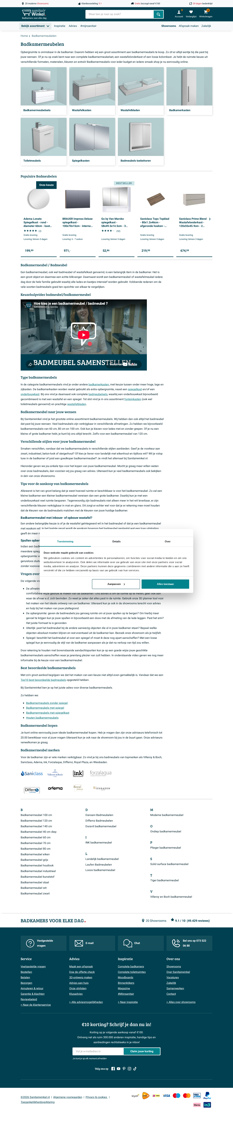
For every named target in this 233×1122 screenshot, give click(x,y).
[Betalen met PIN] (197, 1095)
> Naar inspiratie (128, 1002)
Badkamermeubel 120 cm (36, 821)
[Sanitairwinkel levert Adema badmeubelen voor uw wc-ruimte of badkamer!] (55, 788)
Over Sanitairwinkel (178, 972)
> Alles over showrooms (180, 1002)
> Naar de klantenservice (36, 1005)
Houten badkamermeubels (42, 718)
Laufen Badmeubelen (98, 865)
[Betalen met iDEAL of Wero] (156, 1095)
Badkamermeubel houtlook (37, 865)
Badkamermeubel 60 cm (35, 837)
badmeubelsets (98, 394)
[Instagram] (129, 1069)
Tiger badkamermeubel (164, 880)
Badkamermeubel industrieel (38, 871)
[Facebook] (113, 1069)
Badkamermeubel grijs (34, 860)
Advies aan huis (79, 983)
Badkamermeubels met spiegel (45, 708)
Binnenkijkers (126, 983)
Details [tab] (116, 541)
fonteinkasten (132, 399)
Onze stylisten (77, 988)
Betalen (25, 977)
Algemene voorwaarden (67, 1097)
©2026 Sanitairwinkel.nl (35, 1097)
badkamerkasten (99, 384)
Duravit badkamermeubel (100, 826)
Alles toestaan (165, 584)
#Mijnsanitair (126, 994)
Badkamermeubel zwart (35, 894)
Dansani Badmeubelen (99, 815)
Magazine (124, 988)
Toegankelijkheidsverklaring (38, 1102)
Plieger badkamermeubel (165, 848)
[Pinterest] (124, 1069)
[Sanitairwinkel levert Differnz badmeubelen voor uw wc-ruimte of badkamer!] (32, 790)
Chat (137, 943)
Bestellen (26, 972)
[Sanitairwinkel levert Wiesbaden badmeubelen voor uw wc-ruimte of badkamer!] (101, 788)
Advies (73, 26)
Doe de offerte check (82, 972)
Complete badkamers (131, 967)
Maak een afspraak (81, 967)
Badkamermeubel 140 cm (36, 826)
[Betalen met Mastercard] (187, 1095)
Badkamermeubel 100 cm (36, 815)
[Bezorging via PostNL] (146, 1095)
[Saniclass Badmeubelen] (32, 773)
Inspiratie (59, 26)
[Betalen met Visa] (166, 1095)
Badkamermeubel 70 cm (35, 843)
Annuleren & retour (32, 988)
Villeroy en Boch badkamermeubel (171, 897)
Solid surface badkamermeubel (169, 864)
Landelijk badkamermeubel (102, 859)
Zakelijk (206, 26)
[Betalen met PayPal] (207, 1095)
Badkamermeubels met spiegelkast (47, 713)
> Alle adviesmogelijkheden (86, 1002)
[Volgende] (209, 219)
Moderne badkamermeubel (166, 815)
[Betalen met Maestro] (176, 1095)
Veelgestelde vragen (45, 943)
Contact (171, 994)
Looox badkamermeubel (100, 870)
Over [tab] (168, 541)
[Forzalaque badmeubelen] (101, 773)
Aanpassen (114, 584)
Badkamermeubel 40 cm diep (38, 832)
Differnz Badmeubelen (99, 821)
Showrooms (168, 26)
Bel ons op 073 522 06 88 (194, 943)
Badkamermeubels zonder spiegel (47, 703)
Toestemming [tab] (65, 541)
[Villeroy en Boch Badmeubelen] (54, 773)
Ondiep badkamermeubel (165, 831)
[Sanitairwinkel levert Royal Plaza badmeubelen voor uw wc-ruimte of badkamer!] (78, 788)
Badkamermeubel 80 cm (35, 849)
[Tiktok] (135, 1069)
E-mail (89, 943)
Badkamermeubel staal (35, 882)
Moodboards (125, 977)
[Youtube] (118, 1069)
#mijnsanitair (88, 26)
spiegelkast (135, 389)
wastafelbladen (76, 404)
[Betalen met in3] (207, 1105)
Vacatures (172, 977)
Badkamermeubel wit (34, 888)
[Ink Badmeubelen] (78, 773)
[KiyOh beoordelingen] (135, 1095)
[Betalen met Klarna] (197, 1104)
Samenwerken (175, 988)
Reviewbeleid (29, 999)
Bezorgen (26, 983)
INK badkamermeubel (98, 843)
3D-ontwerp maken (80, 977)
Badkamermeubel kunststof (37, 877)
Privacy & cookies (97, 1097)
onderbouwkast (30, 394)
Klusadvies (76, 994)
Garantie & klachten (33, 994)
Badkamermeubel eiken (35, 854)
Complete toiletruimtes (132, 972)
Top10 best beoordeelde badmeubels (43, 680)
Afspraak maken (189, 26)
